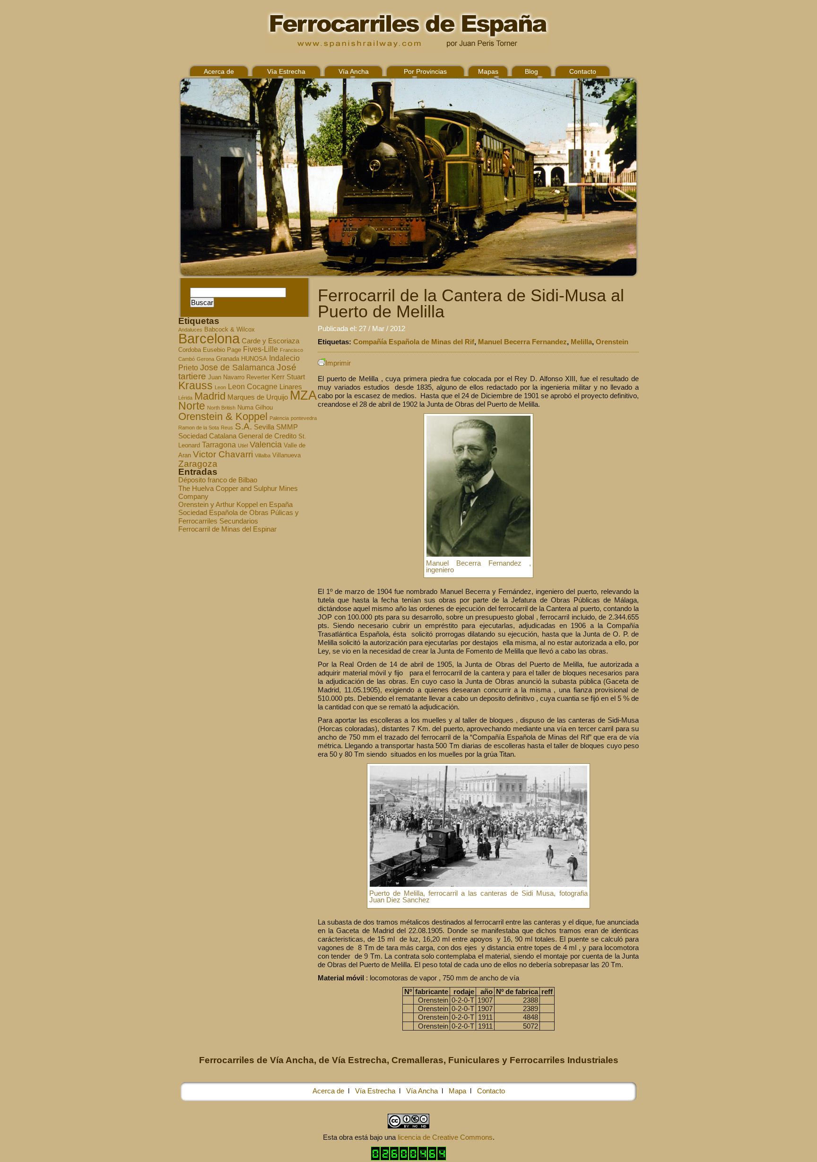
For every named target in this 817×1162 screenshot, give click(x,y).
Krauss (195, 385)
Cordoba (189, 350)
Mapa (457, 1091)
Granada (227, 359)
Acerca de (219, 71)
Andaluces (190, 329)
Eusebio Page (222, 350)
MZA (303, 395)
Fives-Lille (260, 349)
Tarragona (219, 444)
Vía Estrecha (286, 71)
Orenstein (612, 342)
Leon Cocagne (253, 386)
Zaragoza (197, 464)
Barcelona (209, 338)
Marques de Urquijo (257, 397)
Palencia (279, 418)
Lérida (185, 398)
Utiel (243, 445)
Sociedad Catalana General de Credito (237, 436)
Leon (220, 387)
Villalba (262, 455)
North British (221, 408)
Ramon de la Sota (198, 427)
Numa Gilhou (255, 407)
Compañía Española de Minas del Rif (413, 342)
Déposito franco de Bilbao (217, 480)
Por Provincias (425, 71)
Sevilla (264, 427)
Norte (191, 406)
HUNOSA (254, 359)
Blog (531, 71)
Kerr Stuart (288, 377)
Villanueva (286, 455)
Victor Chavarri (223, 454)
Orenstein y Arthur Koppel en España (235, 504)
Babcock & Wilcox (229, 329)
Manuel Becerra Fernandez (522, 342)
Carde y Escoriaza (270, 341)
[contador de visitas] (408, 1158)
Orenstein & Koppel (223, 416)
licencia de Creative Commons (445, 1137)
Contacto (582, 71)
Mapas (488, 71)
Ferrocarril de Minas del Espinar (227, 529)
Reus (227, 427)
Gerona (205, 359)
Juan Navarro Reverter (238, 377)
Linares (290, 387)
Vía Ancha (354, 71)
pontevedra (304, 418)
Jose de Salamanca (237, 367)
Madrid (210, 396)
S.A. (243, 426)
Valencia (266, 444)
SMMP (287, 427)
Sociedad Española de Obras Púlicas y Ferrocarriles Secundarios (238, 516)
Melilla (581, 342)
